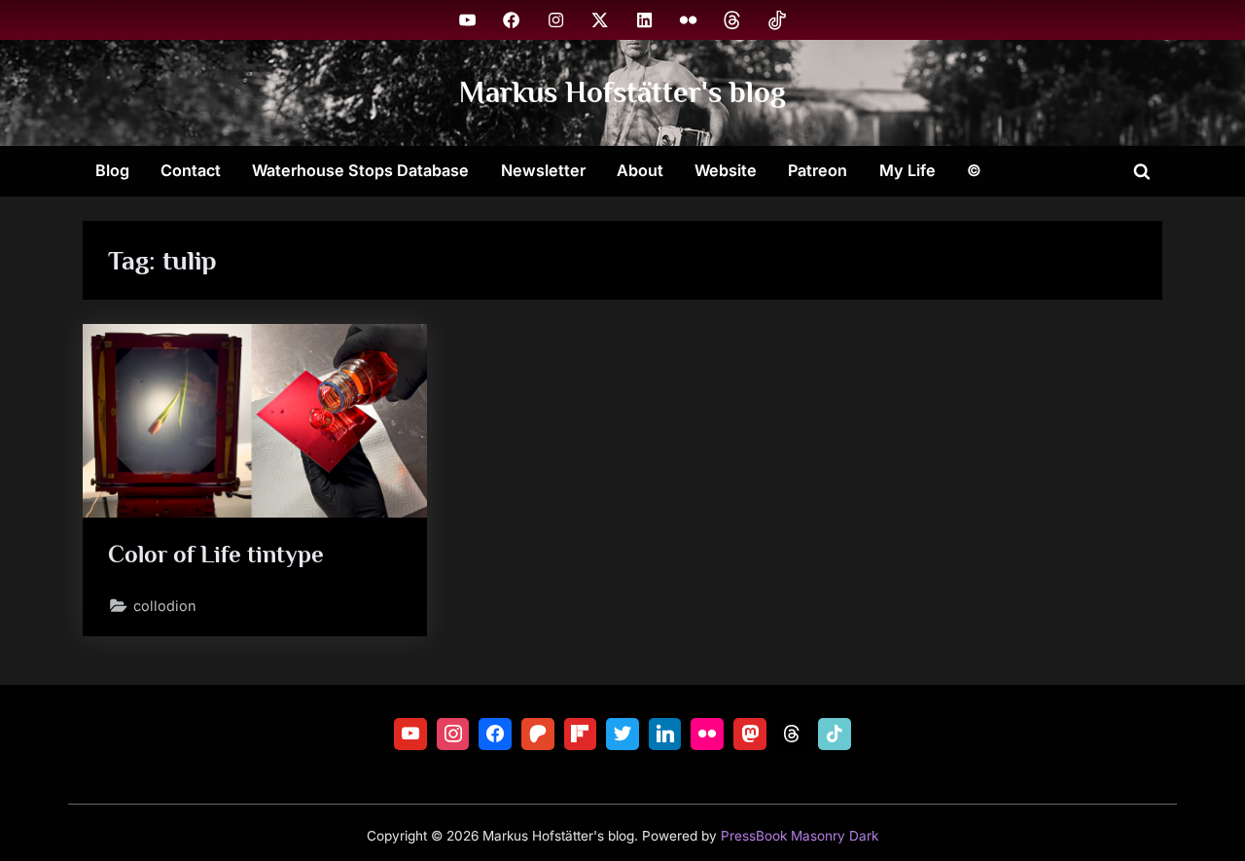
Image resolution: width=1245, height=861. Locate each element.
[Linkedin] (665, 734)
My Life (907, 170)
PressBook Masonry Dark (799, 835)
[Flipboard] (580, 734)
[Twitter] (622, 734)
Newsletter (543, 170)
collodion (164, 605)
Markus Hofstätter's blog (622, 92)
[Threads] (792, 734)
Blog (112, 170)
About (640, 170)
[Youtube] (410, 734)
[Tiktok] (834, 734)
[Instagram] (453, 734)
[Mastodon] (750, 734)
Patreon (817, 170)
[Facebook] (495, 734)
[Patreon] (537, 734)
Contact (190, 170)
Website (725, 170)
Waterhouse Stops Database (360, 170)
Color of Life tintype (216, 554)
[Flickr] (707, 734)
